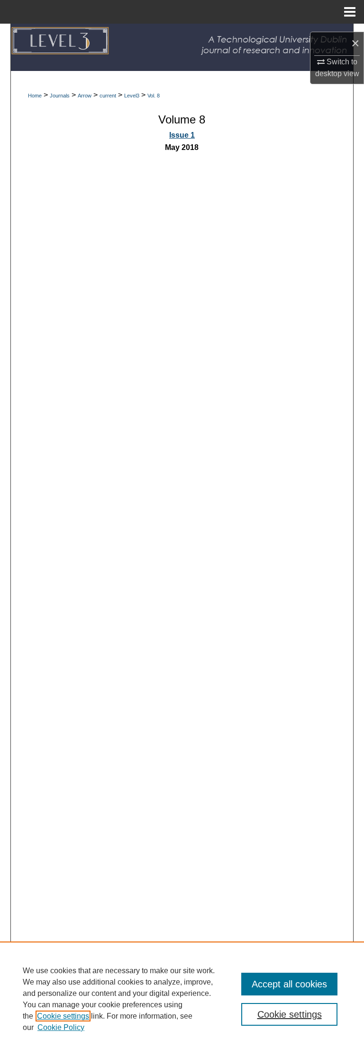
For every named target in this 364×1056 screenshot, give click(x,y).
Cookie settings (63, 1016)
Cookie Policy (60, 1027)
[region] (182, 999)
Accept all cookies (289, 984)
